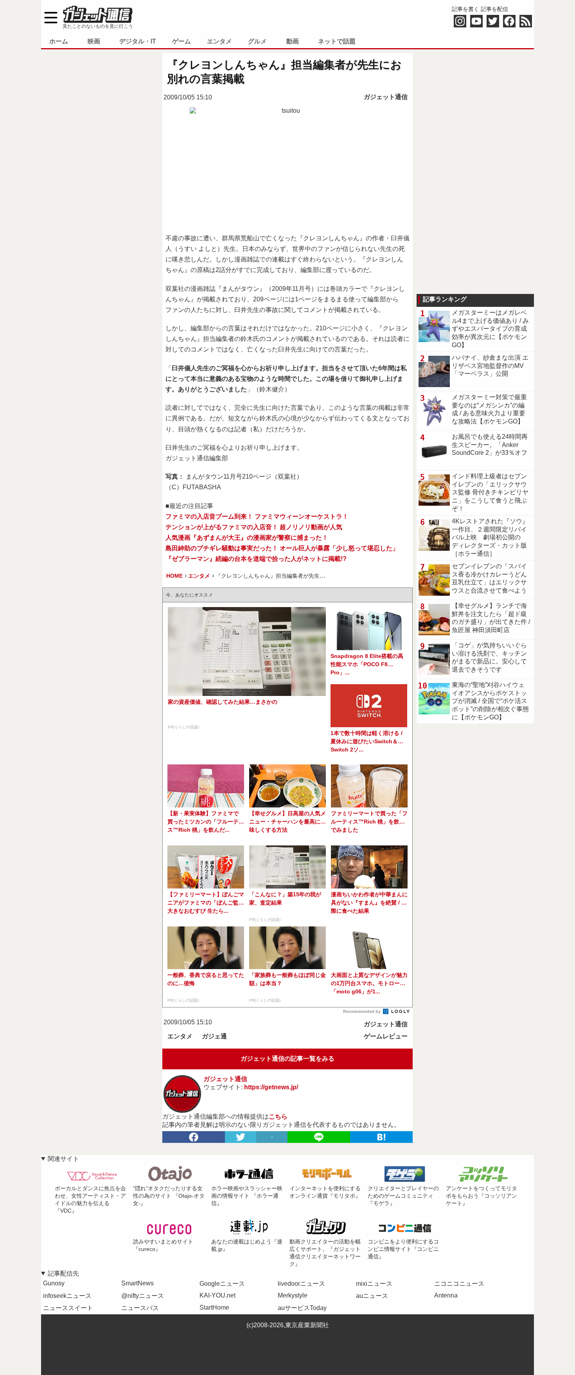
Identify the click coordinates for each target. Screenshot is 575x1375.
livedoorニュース (301, 1283)
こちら (278, 1116)
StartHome (214, 1307)
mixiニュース (374, 1283)
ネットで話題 (337, 41)
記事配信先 (63, 1273)
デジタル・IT (137, 41)
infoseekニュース (67, 1295)
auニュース (372, 1295)
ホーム (58, 41)
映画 (94, 41)
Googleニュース (222, 1283)
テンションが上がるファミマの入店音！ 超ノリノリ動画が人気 (253, 527)
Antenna (446, 1295)
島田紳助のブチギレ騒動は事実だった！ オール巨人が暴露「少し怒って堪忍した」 (282, 548)
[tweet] (240, 1137)
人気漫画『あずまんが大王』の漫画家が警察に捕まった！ (246, 537)
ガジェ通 (214, 1036)
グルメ (257, 41)
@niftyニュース (142, 1295)
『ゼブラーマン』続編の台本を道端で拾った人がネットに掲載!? (256, 558)
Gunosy (54, 1283)
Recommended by (362, 1011)
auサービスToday (302, 1308)
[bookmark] (381, 1137)
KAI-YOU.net (217, 1295)
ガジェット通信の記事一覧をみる (287, 1058)
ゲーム (181, 41)
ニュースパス (140, 1308)
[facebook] (193, 1137)
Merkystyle (292, 1295)
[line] (319, 1137)
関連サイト (63, 1158)
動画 (292, 41)
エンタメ (219, 41)
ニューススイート (68, 1308)
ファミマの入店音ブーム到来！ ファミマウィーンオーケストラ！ (257, 516)
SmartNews (137, 1283)
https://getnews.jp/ (271, 1087)
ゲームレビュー (386, 1036)
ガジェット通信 (386, 97)
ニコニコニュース (459, 1283)
